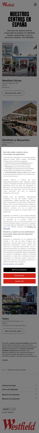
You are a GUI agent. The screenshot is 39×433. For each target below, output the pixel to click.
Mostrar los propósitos (19, 270)
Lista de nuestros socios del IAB (13, 264)
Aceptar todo (19, 281)
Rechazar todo (19, 275)
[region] (19, 216)
